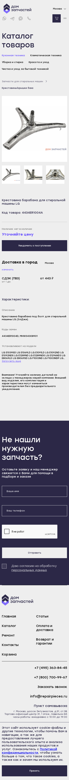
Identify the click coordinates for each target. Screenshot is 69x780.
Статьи (42, 616)
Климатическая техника (45, 55)
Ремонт (8, 635)
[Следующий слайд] (60, 129)
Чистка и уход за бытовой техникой (25, 69)
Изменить (8, 269)
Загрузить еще (11, 361)
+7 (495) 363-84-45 (50, 668)
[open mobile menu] (65, 18)
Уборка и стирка (12, 62)
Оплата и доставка (44, 628)
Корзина (9, 654)
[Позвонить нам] (29, 18)
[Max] (21, 18)
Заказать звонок (52, 687)
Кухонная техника (13, 55)
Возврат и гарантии (45, 641)
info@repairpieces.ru (48, 696)
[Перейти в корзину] (56, 18)
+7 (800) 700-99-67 (50, 677)
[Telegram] (12, 18)
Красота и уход (39, 62)
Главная (9, 616)
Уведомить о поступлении (34, 245)
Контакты (10, 645)
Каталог (9, 626)
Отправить (34, 553)
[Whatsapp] (4, 18)
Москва (57, 9)
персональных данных (29, 570)
